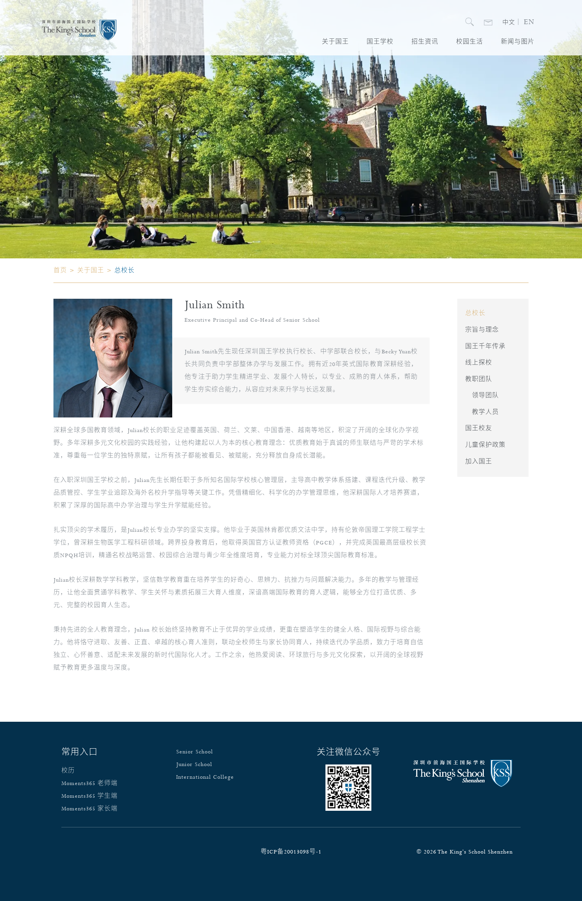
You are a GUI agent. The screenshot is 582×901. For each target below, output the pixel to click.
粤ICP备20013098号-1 (291, 851)
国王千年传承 (485, 346)
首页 (60, 270)
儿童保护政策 (485, 445)
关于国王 (335, 42)
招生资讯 (424, 42)
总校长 (475, 313)
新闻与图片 (517, 42)
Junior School (194, 764)
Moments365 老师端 (89, 783)
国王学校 (380, 42)
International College (205, 777)
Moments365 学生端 (89, 796)
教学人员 (485, 412)
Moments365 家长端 (89, 808)
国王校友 (478, 428)
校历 (68, 770)
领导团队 (485, 395)
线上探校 (478, 362)
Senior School (194, 751)
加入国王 (478, 461)
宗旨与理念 (482, 330)
